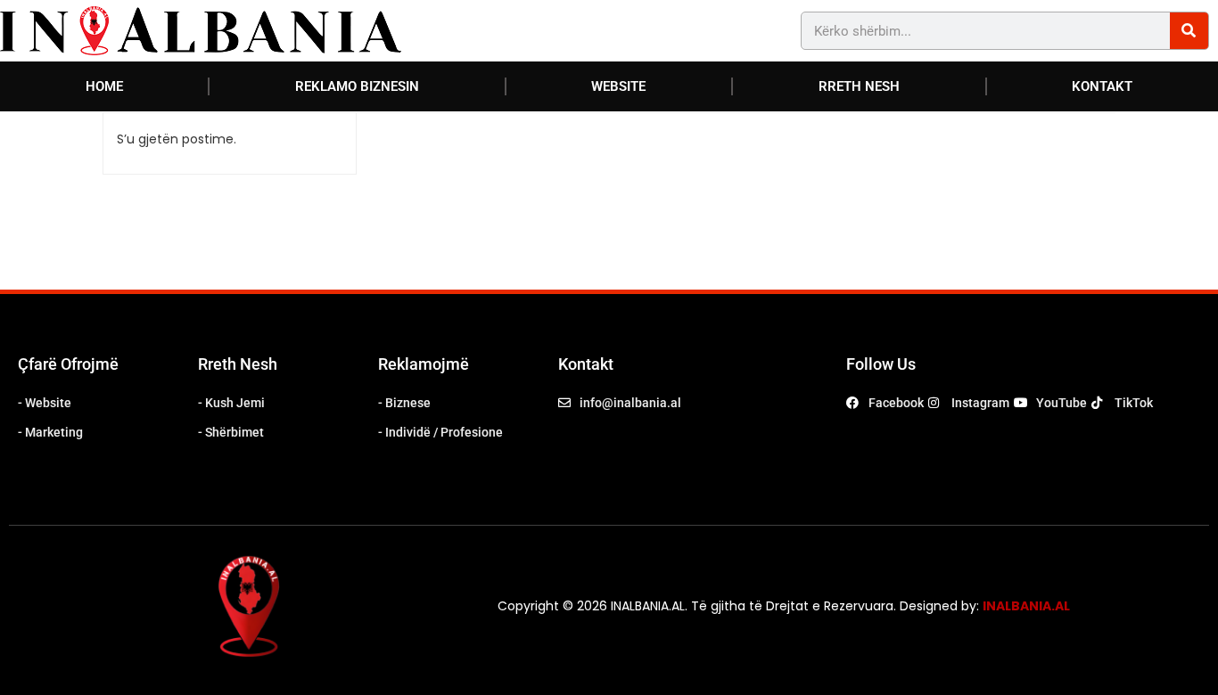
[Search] (1189, 30)
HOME (104, 86)
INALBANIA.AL (1026, 606)
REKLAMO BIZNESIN (357, 86)
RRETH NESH (859, 86)
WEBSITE (618, 86)
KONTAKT (1102, 86)
